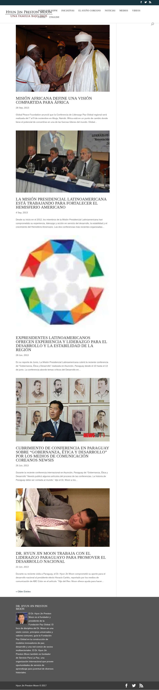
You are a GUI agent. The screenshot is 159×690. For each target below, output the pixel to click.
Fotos (41, 17)
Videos (136, 11)
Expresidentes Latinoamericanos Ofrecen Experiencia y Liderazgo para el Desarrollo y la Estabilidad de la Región (61, 343)
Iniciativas (67, 11)
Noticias (110, 11)
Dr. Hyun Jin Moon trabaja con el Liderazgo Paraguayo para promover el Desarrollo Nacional (61, 557)
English (54, 17)
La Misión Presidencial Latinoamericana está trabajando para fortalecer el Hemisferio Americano (61, 203)
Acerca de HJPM (47, 11)
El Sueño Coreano (89, 11)
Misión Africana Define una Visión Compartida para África (54, 100)
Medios (123, 11)
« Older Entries (23, 591)
